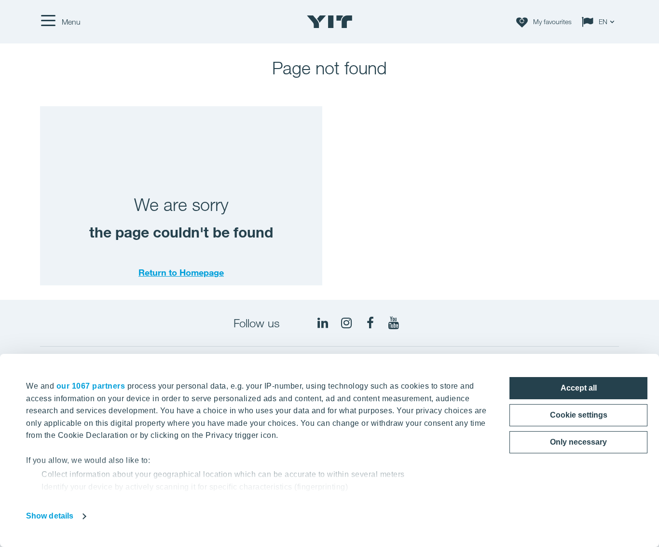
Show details (49, 516)
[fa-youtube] (393, 323)
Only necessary (578, 442)
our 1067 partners (90, 386)
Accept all (579, 388)
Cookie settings (578, 415)
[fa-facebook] (370, 323)
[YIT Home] (329, 21)
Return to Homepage (181, 272)
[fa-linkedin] (322, 323)
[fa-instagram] (346, 323)
